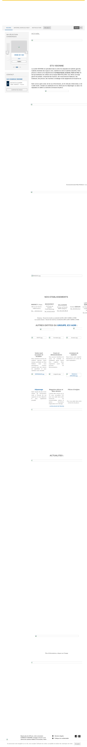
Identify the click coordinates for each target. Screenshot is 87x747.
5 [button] (20, 67)
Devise (76, 27)
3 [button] (17, 67)
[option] (17, 52)
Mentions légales (59, 736)
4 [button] (18, 67)
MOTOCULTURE (36, 27)
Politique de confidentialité (62, 738)
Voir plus (46, 27)
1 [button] (13, 67)
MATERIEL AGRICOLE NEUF (22, 27)
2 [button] (15, 67)
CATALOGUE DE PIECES (57, 406)
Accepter (77, 744)
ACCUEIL (8, 27)
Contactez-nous (16, 89)
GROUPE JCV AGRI (66, 325)
